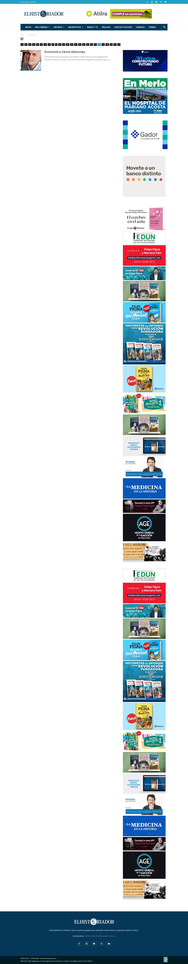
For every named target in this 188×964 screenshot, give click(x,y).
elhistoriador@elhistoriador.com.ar (100, 936)
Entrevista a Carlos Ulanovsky (64, 52)
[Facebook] (147, 2)
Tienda (152, 27)
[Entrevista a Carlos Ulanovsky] (31, 60)
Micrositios (74, 27)
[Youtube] (165, 2)
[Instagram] (152, 2)
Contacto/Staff (123, 27)
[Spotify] (156, 2)
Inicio (28, 27)
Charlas (140, 27)
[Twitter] (161, 2)
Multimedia (41, 27)
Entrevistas (31, 34)
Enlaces (106, 27)
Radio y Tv (92, 27)
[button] (164, 27)
